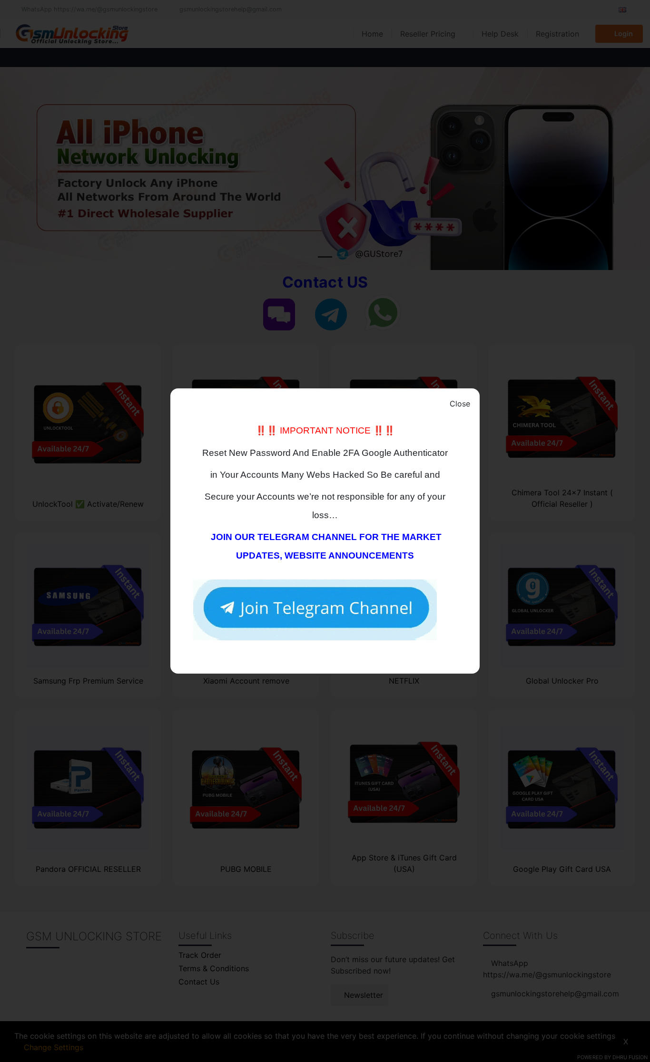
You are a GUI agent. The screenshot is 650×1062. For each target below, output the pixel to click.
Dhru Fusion (630, 1057)
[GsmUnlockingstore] (315, 609)
